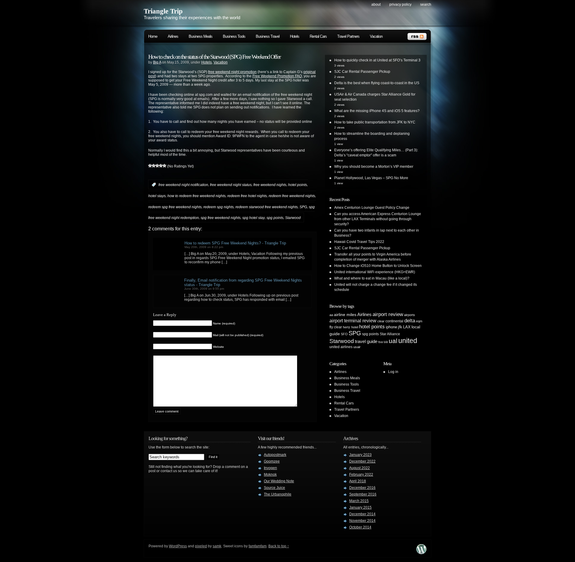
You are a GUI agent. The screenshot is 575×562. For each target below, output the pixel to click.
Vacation (376, 36)
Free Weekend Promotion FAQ (277, 76)
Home (152, 36)
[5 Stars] (164, 165)
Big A (157, 62)
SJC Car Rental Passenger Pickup (362, 72)
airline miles (345, 314)
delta (409, 321)
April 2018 (357, 481)
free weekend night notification (183, 185)
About (376, 4)
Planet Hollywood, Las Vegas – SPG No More (371, 178)
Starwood (293, 218)
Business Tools (234, 36)
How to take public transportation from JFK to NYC (374, 122)
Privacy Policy (400, 4)
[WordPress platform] (421, 552)
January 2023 (360, 455)
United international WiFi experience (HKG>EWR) (374, 272)
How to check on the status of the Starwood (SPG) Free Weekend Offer (214, 56)
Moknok (270, 474)
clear (381, 321)
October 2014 (360, 527)
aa (331, 315)
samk (217, 546)
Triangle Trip (163, 11)
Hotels (294, 36)
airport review (388, 314)
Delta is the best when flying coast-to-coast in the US (376, 83)
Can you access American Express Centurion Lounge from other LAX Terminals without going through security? (377, 219)
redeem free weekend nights (292, 196)
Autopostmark (275, 455)
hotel (354, 327)
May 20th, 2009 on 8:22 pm (203, 247)
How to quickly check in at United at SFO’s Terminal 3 (377, 60)
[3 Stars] (157, 165)
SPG (303, 207)
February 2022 (361, 474)
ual (393, 340)
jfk (400, 327)
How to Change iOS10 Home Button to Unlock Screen (378, 266)
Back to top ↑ (278, 546)
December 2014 (362, 514)
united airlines (340, 347)
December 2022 (362, 461)
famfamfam (258, 546)
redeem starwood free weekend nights (266, 207)
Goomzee (272, 461)
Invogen (270, 468)
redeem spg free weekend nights (175, 207)
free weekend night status (231, 185)
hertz (346, 327)
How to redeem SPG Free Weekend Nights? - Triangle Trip (235, 243)
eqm (419, 321)
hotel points (297, 185)
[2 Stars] (153, 165)
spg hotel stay (253, 218)
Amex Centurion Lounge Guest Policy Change (371, 208)
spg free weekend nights (220, 218)
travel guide (366, 341)
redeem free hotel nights (247, 196)
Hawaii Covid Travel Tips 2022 (359, 242)
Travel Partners (348, 36)
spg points (275, 218)
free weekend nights (269, 185)
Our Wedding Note (279, 481)
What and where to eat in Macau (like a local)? (371, 278)
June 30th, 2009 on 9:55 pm (204, 288)
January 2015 (360, 507)
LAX (407, 327)
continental (394, 321)
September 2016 (362, 494)
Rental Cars (318, 36)
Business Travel (267, 36)
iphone (391, 327)
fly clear (335, 327)
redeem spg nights (218, 207)
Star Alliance (390, 334)
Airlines (173, 36)
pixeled (201, 546)
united (407, 341)
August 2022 (359, 468)
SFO (344, 334)
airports (409, 315)
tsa (380, 342)
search (425, 4)
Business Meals (200, 36)
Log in (393, 372)
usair (357, 347)
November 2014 (362, 521)
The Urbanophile (277, 494)
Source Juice (274, 488)
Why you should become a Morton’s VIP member (373, 166)
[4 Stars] (161, 165)
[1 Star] (150, 165)
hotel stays (157, 196)
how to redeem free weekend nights (196, 196)
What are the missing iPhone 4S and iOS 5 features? (377, 111)
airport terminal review (352, 320)
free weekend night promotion (232, 72)
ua (386, 342)
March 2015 (359, 501)
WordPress (178, 546)
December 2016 (362, 488)
